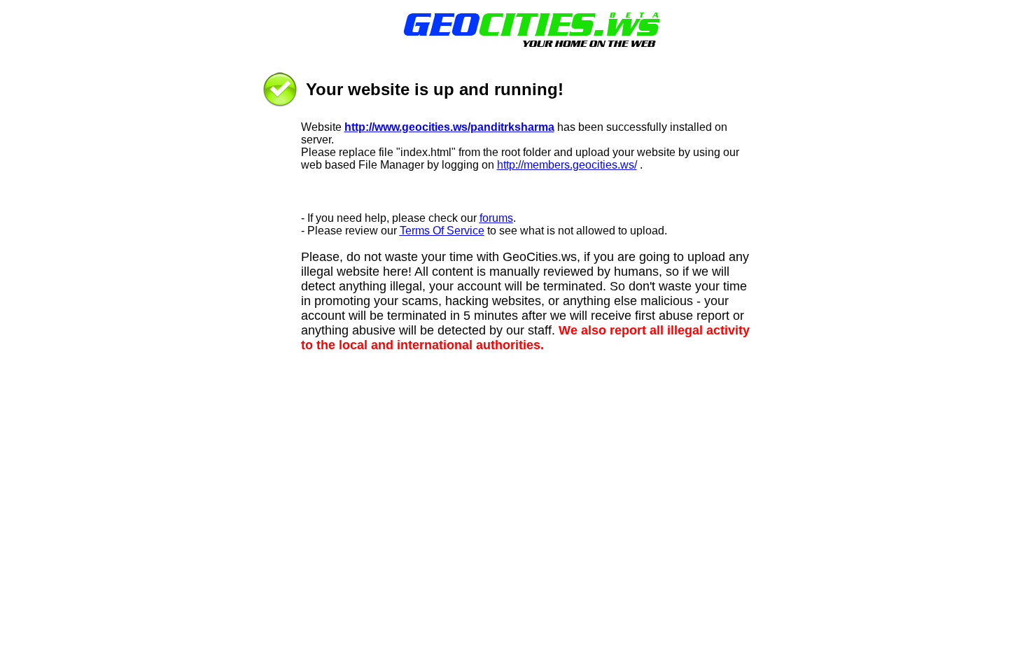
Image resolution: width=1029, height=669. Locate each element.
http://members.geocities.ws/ (567, 165)
